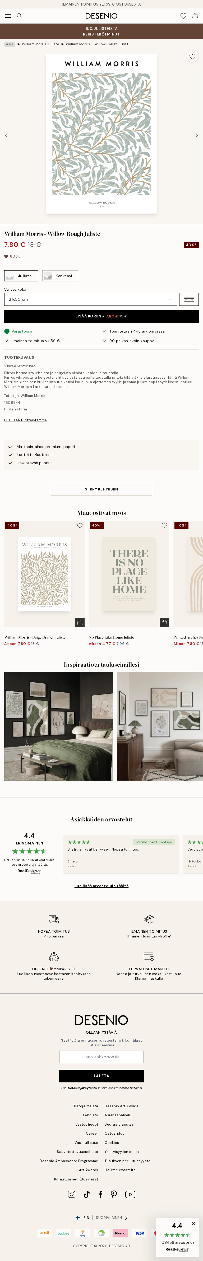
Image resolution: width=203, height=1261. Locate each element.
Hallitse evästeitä (120, 1170)
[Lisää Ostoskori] (80, 622)
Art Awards (88, 1170)
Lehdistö (90, 1115)
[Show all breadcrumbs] (9, 44)
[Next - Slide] (196, 135)
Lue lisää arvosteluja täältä (102, 885)
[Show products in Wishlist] (183, 16)
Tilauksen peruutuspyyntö (127, 1161)
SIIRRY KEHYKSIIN (101, 489)
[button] (189, 299)
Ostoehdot (114, 1133)
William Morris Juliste (40, 44)
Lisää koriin (102, 316)
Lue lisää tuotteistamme (25, 420)
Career (92, 1133)
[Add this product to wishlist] (192, 56)
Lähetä (101, 1075)
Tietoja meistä (85, 1106)
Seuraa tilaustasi (120, 1124)
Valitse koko (15, 289)
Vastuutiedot (86, 1124)
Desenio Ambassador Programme (69, 1161)
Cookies (112, 1142)
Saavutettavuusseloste (77, 1151)
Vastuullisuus (86, 1142)
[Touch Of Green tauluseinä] (58, 726)
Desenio (116, 1246)
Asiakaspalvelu (118, 1115)
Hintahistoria (15, 409)
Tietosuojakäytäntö (82, 1088)
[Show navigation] (8, 16)
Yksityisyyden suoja (122, 1151)
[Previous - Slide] (6, 135)
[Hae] (19, 16)
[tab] (34, 223)
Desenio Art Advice (122, 1106)
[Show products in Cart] (195, 16)
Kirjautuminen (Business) (76, 1179)
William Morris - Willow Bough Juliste (97, 44)
